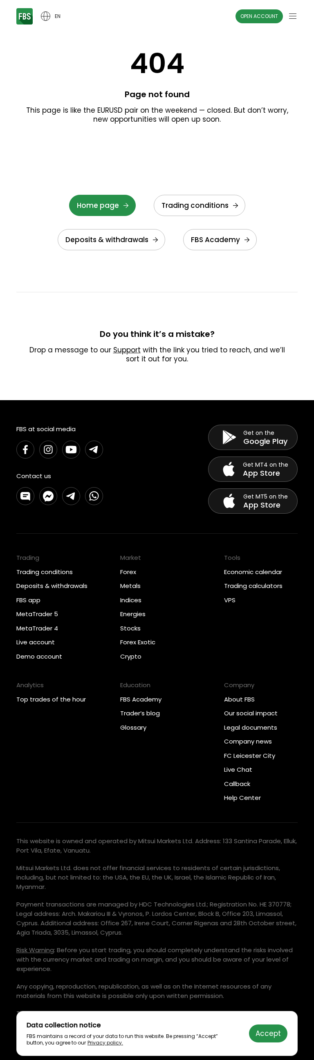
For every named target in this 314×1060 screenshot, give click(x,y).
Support (127, 350)
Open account (259, 16)
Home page (98, 205)
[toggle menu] (293, 16)
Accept (268, 1033)
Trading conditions (195, 205)
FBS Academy (215, 240)
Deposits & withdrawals (106, 240)
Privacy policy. (105, 1042)
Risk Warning (35, 950)
